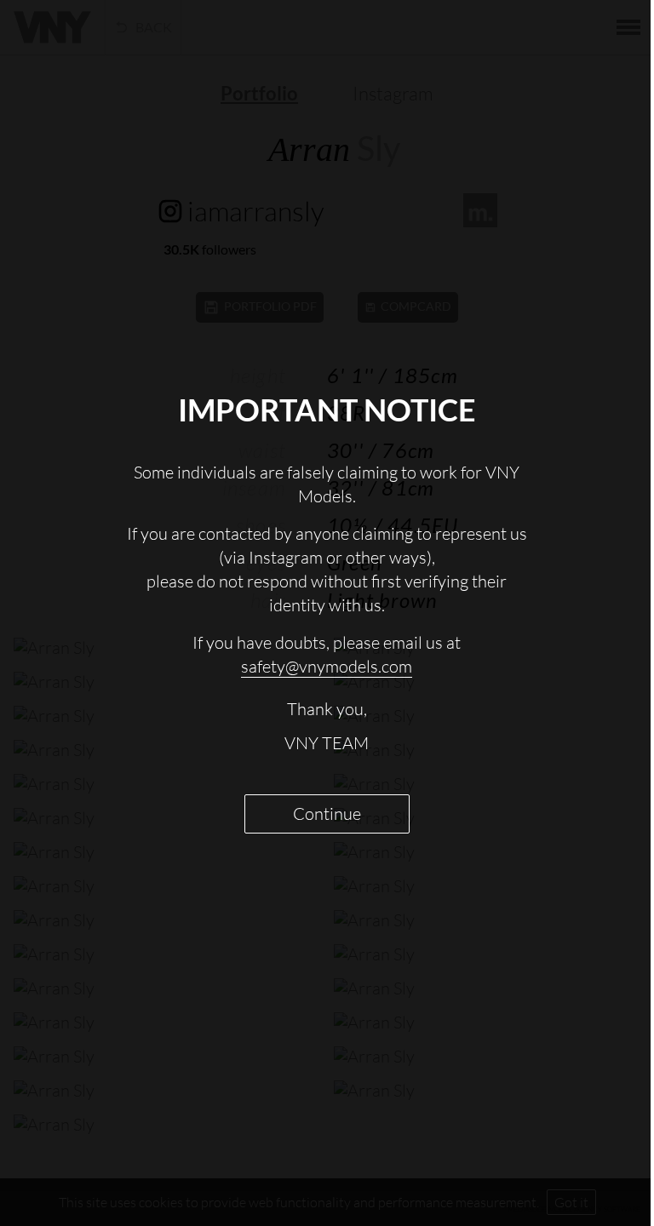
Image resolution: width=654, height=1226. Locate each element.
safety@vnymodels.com (326, 666)
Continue (327, 813)
